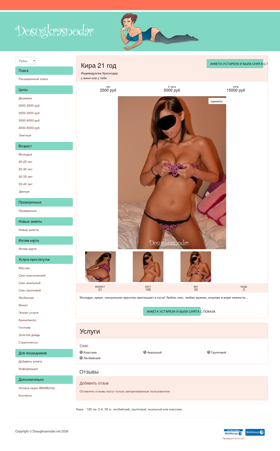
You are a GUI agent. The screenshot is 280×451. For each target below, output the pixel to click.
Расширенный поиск (33, 79)
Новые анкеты (29, 229)
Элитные (25, 135)
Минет (23, 305)
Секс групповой (30, 290)
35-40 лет (25, 184)
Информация (28, 368)
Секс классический (32, 275)
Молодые (25, 154)
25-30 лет (25, 169)
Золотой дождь (29, 335)
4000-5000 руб (29, 127)
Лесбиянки (26, 297)
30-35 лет (25, 176)
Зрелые (24, 191)
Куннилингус (28, 320)
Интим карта (28, 248)
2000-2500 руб (29, 105)
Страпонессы (28, 342)
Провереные (28, 210)
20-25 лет (25, 161)
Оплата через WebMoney (37, 388)
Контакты (25, 395)
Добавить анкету (30, 361)
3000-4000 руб (29, 120)
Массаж (24, 268)
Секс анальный (29, 282)
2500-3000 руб (29, 113)
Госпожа (25, 327)
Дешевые (25, 98)
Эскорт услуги (28, 312)
